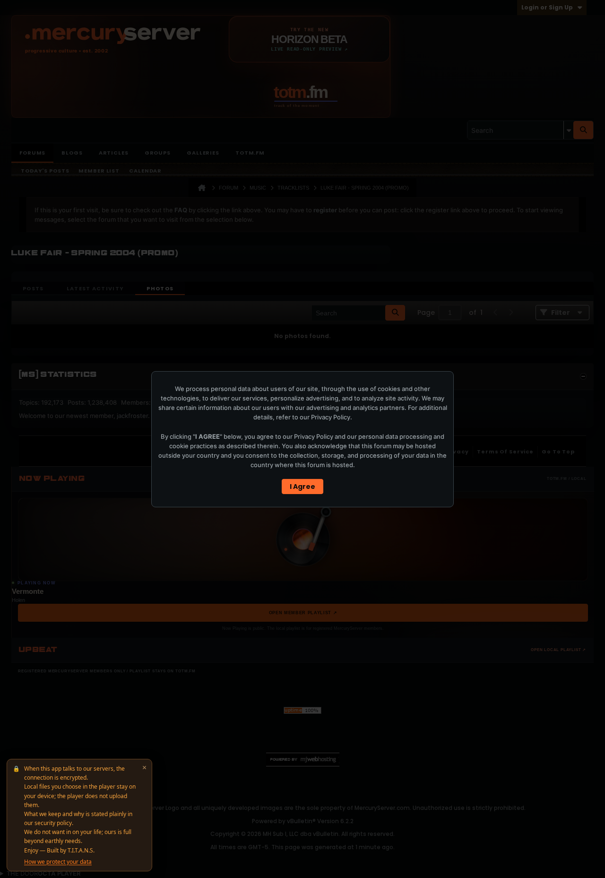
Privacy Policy (330, 417)
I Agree (302, 486)
